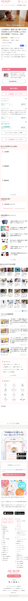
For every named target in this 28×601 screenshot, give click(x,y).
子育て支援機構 (20, 563)
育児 (4, 537)
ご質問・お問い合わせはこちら (14, 474)
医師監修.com (20, 555)
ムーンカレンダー (20, 545)
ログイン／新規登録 (14, 576)
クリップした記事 (14, 423)
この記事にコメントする (15, 94)
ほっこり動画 (6, 69)
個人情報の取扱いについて (9, 588)
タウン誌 (18, 526)
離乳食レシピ (5, 546)
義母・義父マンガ (17, 367)
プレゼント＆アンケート (21, 531)
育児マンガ (17, 364)
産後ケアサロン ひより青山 (21, 557)
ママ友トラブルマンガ (9, 369)
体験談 (4, 542)
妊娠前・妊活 (5, 531)
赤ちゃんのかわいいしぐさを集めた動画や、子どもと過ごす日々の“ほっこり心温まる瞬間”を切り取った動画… (18, 75)
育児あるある (6, 40)
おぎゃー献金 (19, 565)
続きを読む (14, 88)
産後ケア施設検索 (6, 556)
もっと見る (13, 194)
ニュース (6, 5)
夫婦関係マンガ (7, 367)
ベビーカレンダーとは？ (11, 586)
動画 (13, 40)
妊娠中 (4, 533)
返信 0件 (23, 104)
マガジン (18, 524)
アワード (18, 523)
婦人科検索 (5, 560)
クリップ (24, 326)
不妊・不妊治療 (6, 538)
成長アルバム (5, 552)
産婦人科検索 (5, 558)
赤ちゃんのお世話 (7, 42)
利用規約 (23, 590)
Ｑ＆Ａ (4, 540)
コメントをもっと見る (13, 132)
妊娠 (18, 369)
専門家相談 (5, 527)
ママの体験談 (11, 372)
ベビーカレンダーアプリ (21, 539)
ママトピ (12, 5)
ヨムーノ (18, 553)
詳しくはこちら (21, 510)
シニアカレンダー (20, 549)
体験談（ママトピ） (15, 37)
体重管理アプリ (20, 541)
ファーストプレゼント (21, 535)
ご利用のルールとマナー (14, 465)
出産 (22, 369)
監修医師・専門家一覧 (8, 522)
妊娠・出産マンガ (8, 364)
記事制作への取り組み (8, 519)
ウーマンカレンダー (21, 547)
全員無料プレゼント (21, 533)
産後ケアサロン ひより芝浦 (21, 559)
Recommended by (18, 310)
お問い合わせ (13, 592)
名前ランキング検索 (21, 521)
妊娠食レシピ (5, 548)
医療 (5, 372)
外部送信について (19, 588)
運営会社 (19, 586)
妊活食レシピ (5, 550)
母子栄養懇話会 (20, 567)
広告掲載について (16, 590)
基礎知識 (4, 529)
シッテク (18, 551)
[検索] (22, 2)
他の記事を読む (13, 81)
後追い (17, 40)
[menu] (25, 2)
